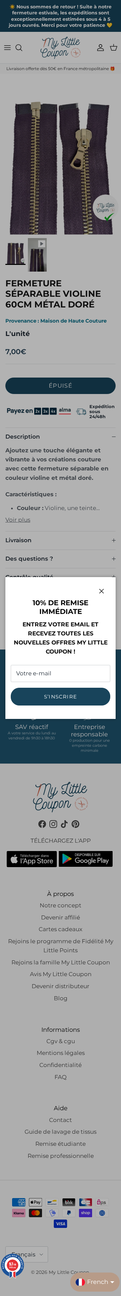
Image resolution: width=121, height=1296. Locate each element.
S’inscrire (60, 696)
